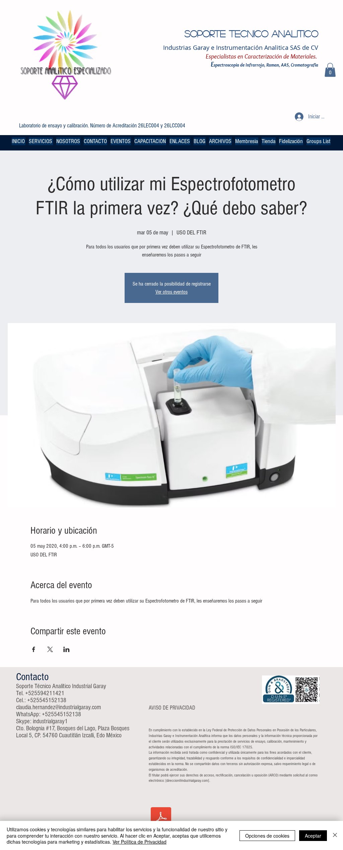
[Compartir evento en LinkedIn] (66, 649)
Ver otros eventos (171, 292)
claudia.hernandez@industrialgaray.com (58, 707)
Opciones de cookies (267, 835)
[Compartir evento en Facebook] (33, 649)
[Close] (335, 835)
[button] (330, 70)
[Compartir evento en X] (50, 649)
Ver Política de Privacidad (139, 841)
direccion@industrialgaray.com (187, 780)
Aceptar (313, 835)
